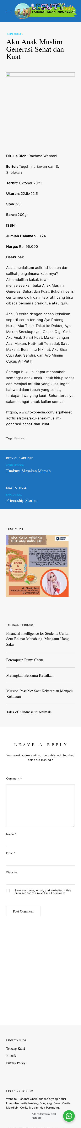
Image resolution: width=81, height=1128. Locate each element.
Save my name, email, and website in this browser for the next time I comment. (43, 891)
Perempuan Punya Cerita (25, 659)
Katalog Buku (15, 34)
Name (11, 834)
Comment (14, 778)
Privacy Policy (15, 1063)
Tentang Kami (15, 1048)
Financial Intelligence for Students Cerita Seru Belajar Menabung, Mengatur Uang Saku (37, 639)
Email (11, 853)
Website (11, 872)
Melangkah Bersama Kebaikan (29, 675)
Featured (20, 438)
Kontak (11, 1055)
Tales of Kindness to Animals (29, 711)
